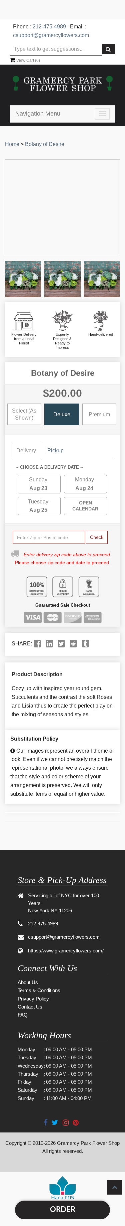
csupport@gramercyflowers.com (51, 35)
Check (96, 537)
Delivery (26, 450)
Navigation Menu (37, 113)
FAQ (23, 1015)
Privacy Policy (33, 999)
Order (62, 1209)
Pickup (55, 450)
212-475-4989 (49, 26)
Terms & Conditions (39, 990)
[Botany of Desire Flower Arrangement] (23, 279)
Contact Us (30, 1007)
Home (12, 144)
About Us (28, 982)
